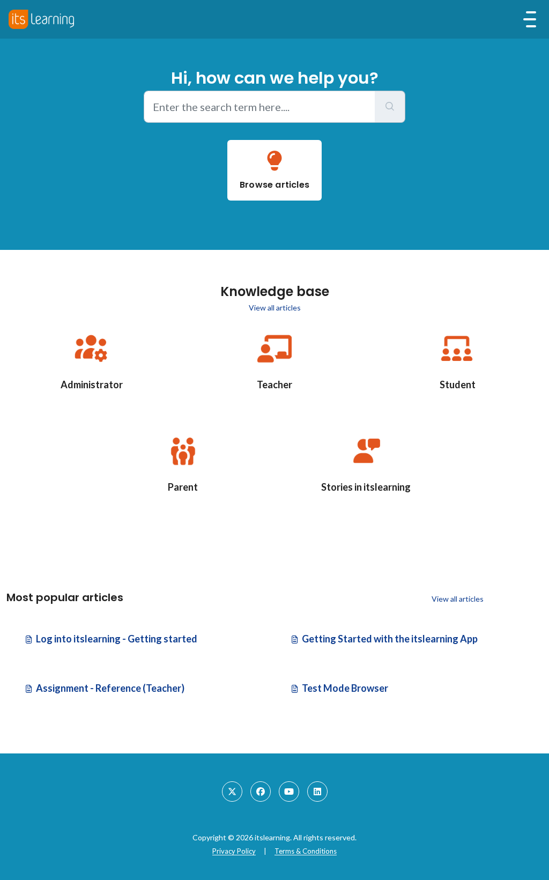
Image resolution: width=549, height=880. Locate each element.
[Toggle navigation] (529, 19)
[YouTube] (289, 791)
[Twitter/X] (232, 791)
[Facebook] (260, 791)
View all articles (275, 307)
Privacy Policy (234, 851)
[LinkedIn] (317, 791)
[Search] (390, 107)
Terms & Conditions (305, 851)
